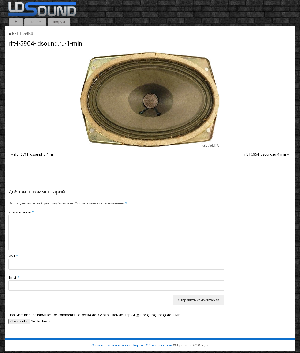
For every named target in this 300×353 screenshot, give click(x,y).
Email (13, 277)
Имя (13, 256)
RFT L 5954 (20, 33)
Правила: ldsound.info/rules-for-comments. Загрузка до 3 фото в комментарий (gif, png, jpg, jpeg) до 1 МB (94, 315)
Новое (35, 21)
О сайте (97, 345)
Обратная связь (159, 345)
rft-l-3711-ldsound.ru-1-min (35, 154)
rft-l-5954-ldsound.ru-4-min (265, 154)
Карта (138, 345)
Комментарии (118, 345)
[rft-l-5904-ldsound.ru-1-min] (150, 99)
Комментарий (21, 212)
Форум (59, 21)
